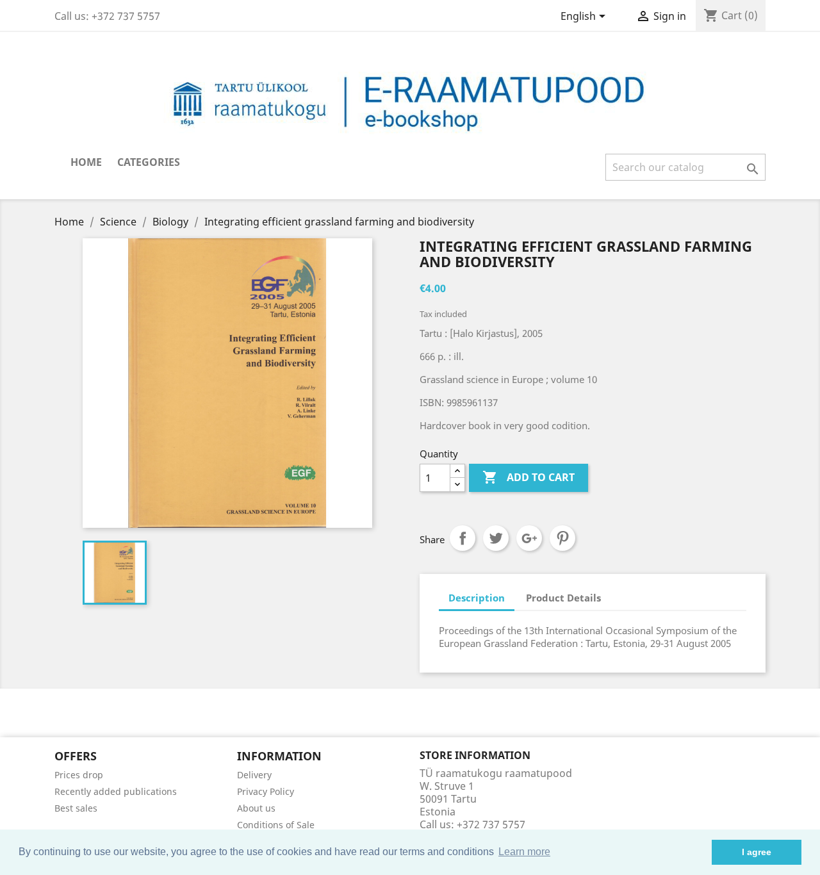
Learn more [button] (524, 851)
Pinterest (562, 538)
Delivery (254, 775)
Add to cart (528, 477)
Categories (148, 162)
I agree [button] (756, 852)
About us (256, 808)
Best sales (75, 808)
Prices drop (78, 775)
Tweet (496, 538)
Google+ (529, 538)
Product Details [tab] (563, 597)
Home (86, 162)
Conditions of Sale (276, 825)
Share (462, 538)
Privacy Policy (265, 791)
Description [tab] (476, 597)
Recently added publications (115, 791)
